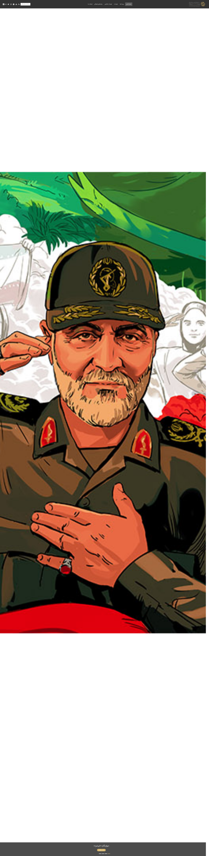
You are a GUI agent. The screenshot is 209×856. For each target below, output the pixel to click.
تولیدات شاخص (108, 4)
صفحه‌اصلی (128, 4)
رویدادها (122, 4)
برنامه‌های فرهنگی (98, 4)
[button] (15, 428)
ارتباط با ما (90, 4)
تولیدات (116, 4)
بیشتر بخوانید (104, 850)
